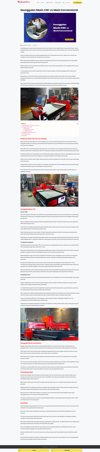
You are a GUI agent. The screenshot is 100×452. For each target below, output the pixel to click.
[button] (77, 3)
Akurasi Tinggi (26, 128)
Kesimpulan (24, 135)
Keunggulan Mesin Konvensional (29, 132)
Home (38, 2)
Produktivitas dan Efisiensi (29, 129)
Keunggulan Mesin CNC (27, 126)
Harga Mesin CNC (49, 2)
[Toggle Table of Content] (77, 124)
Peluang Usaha (58, 2)
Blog (63, 2)
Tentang (68, 2)
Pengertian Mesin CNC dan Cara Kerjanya (30, 125)
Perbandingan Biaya (26, 134)
